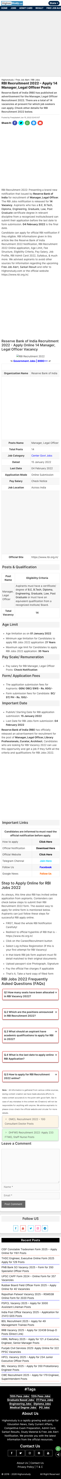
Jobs (13, 8)
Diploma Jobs (42, 1403)
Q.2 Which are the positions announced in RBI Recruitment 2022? (28, 1014)
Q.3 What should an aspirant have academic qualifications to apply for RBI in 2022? (28, 1035)
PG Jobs (44, 1407)
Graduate (33, 209)
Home (4, 8)
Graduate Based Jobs (21, 1399)
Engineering (20, 209)
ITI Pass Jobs (44, 1399)
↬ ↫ (31, 360)
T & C (39, 1466)
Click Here (45, 841)
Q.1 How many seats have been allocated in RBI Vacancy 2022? (29, 994)
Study (12, 3)
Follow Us (46, 873)
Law (43, 209)
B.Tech (48, 205)
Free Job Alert (10, 266)
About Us (22, 1462)
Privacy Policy (26, 1466)
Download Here (45, 848)
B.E (41, 205)
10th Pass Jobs (20, 1396)
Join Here (46, 860)
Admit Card (25, 8)
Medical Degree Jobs (23, 1407)
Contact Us (37, 1462)
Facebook (46, 867)
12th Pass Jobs (40, 1396)
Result (39, 8)
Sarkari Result (28, 266)
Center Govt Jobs (41, 455)
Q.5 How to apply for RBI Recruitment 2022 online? (27, 1076)
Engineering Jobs (21, 1403)
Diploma (6, 209)
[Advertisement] (30, 42)
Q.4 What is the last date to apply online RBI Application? (29, 1056)
